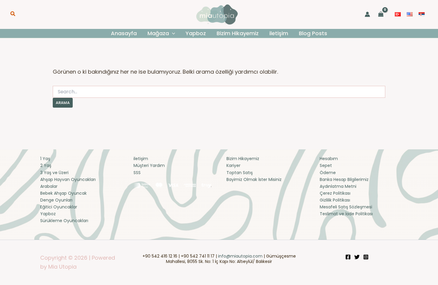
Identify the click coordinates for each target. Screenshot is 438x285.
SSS (137, 173)
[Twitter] (357, 257)
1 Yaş (45, 159)
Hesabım (329, 159)
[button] (13, 14)
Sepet (326, 165)
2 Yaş (45, 165)
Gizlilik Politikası (335, 200)
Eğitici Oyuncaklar (58, 207)
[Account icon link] (367, 14)
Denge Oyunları (56, 200)
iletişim (140, 159)
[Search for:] (219, 92)
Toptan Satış (239, 173)
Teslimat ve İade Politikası (346, 214)
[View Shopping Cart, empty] (381, 14)
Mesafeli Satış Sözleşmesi (346, 207)
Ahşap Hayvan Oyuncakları (68, 179)
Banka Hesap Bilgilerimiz (344, 179)
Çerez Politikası (335, 193)
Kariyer (233, 165)
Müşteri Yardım (149, 165)
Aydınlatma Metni (338, 186)
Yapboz (48, 214)
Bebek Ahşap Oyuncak (63, 193)
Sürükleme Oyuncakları (64, 221)
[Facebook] (348, 257)
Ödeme (328, 173)
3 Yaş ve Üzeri (54, 173)
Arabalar (49, 186)
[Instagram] (366, 257)
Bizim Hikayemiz (242, 159)
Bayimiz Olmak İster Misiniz (254, 179)
